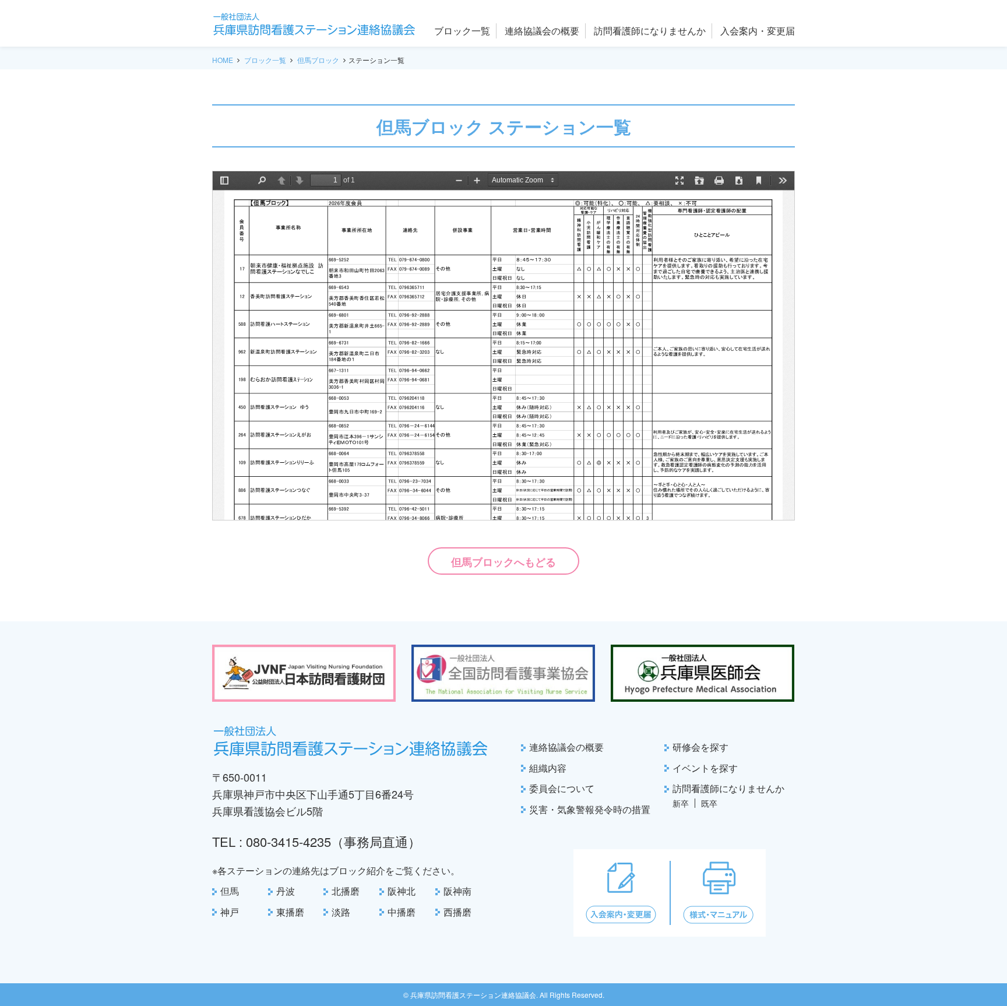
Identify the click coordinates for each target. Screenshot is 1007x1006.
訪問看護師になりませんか (728, 788)
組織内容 (547, 768)
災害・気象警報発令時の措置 (589, 809)
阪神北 (402, 891)
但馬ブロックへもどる (503, 561)
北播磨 (346, 891)
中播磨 (402, 912)
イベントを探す (705, 768)
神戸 (229, 912)
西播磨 (457, 912)
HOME (222, 60)
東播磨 (290, 912)
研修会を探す (700, 747)
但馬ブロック (318, 60)
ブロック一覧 (265, 60)
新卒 (680, 803)
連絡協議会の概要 (566, 747)
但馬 (229, 891)
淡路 (341, 912)
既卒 (709, 803)
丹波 (285, 891)
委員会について (561, 788)
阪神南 (457, 891)
